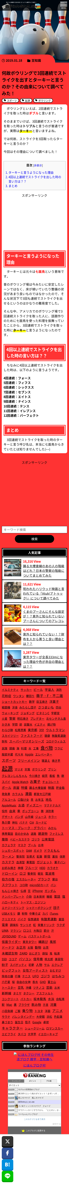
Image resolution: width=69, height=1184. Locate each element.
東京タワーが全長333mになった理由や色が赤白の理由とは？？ (43, 662)
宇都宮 (55, 713)
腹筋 (5, 839)
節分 (46, 930)
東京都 (32, 730)
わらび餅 (7, 730)
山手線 (29, 817)
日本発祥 (39, 896)
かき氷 (6, 724)
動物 (38, 947)
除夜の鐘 (7, 976)
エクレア (57, 965)
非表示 (38, 165)
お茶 (46, 947)
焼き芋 (56, 760)
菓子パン (60, 862)
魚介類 (6, 822)
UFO (35, 976)
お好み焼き (9, 868)
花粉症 (6, 696)
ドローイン (10, 873)
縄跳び (43, 941)
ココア (13, 959)
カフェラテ (9, 845)
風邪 (53, 941)
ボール (6, 787)
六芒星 (6, 982)
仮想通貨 (33, 919)
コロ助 (23, 885)
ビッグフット (11, 970)
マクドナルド (52, 805)
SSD (4, 959)
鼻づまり (7, 1022)
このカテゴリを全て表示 (34, 1119)
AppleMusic (9, 805)
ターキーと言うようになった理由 (29, 172)
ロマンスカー (54, 1028)
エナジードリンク (13, 908)
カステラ (8, 862)
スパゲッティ (18, 965)
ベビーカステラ (20, 839)
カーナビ (41, 822)
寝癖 (47, 736)
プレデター (37, 718)
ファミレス (56, 834)
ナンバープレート (13, 896)
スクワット (10, 885)
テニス (26, 976)
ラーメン (8, 856)
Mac (9, 1004)
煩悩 (45, 953)
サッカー (26, 690)
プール (32, 845)
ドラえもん (52, 850)
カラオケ (52, 868)
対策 (27, 769)
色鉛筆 (58, 1016)
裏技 (55, 856)
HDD (42, 868)
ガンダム (50, 891)
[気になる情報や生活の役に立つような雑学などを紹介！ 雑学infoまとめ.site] (21, 5)
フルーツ (31, 867)
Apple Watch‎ (20, 782)
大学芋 (32, 1034)
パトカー (26, 999)
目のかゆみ (22, 834)
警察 (12, 718)
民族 (4, 748)
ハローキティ (10, 902)
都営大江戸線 (42, 794)
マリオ (19, 769)
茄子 (28, 1022)
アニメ (57, 1010)
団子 (56, 907)
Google (36, 1022)
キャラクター (12, 1028)
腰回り (30, 696)
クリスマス (9, 919)
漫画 (28, 793)
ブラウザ (24, 1005)
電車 (5, 924)
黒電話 (30, 862)
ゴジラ (45, 976)
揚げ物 (51, 724)
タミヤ (17, 993)
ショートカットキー (14, 702)
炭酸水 (28, 724)
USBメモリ (9, 913)
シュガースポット (13, 850)
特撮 (24, 787)
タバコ (22, 1034)
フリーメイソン (29, 760)
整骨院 (31, 873)
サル (47, 965)
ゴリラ (35, 839)
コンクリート (10, 999)
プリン (52, 769)
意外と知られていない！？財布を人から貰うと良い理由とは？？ (43, 639)
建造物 (43, 833)
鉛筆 (39, 856)
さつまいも (46, 707)
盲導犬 (30, 856)
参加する (56, 1124)
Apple (29, 754)
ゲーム (22, 936)
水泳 (51, 999)
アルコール (9, 800)
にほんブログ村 (34, 1065)
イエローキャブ (48, 1034)
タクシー (28, 993)
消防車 (49, 811)
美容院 (59, 959)
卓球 (46, 1022)
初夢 (31, 965)
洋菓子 (54, 701)
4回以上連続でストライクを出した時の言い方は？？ (33, 179)
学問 (15, 724)
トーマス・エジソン (33, 902)
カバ (45, 913)
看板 (52, 776)
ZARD (23, 953)
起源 (7, 768)
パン (53, 885)
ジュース (41, 817)
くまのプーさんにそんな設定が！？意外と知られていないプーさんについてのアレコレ (43, 616)
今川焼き (34, 776)
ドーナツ (8, 947)
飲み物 (36, 1004)
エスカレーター (26, 879)
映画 (51, 787)
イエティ (39, 724)
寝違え (46, 760)
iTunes (54, 913)
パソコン (25, 959)
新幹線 (6, 993)
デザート (7, 817)
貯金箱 (60, 788)
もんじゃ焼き (10, 891)
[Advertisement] (34, 220)
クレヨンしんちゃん (14, 776)
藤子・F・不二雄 (49, 695)
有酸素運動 (49, 919)
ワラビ (58, 748)
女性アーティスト (35, 970)
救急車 (6, 794)
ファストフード (32, 735)
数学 (32, 702)
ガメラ (38, 850)
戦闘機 (6, 707)
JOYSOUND (9, 936)
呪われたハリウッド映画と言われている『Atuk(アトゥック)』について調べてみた (43, 593)
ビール (38, 689)
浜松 (49, 1016)
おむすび (55, 970)
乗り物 (27, 1010)
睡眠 (49, 896)
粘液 (57, 953)
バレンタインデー (23, 1016)
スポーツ (9, 760)
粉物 (24, 913)
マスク (22, 845)
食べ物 (47, 748)
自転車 (60, 999)
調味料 (14, 925)
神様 (20, 868)
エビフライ (9, 1034)
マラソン (16, 930)
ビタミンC (42, 713)
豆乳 (21, 987)
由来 (12, 811)
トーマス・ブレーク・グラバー (24, 828)
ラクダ (60, 925)
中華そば (35, 913)
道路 (33, 834)
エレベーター (43, 754)
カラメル (17, 794)
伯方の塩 (8, 879)
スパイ (6, 782)
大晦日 (37, 930)
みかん (52, 828)
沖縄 (28, 987)
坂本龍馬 (39, 999)
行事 (18, 976)
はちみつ (58, 976)
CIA (32, 822)
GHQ (43, 982)
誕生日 (19, 1022)
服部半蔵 (7, 754)
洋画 (47, 1011)
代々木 (19, 754)
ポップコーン (30, 811)
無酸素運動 (59, 736)
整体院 (20, 856)
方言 (45, 1005)
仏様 (23, 891)
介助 (29, 896)
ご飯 (18, 1011)
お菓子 (35, 781)
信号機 (38, 959)
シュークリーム (35, 1028)
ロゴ (22, 873)
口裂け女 (23, 800)
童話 (61, 919)
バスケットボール (39, 936)
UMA (5, 930)
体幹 (62, 856)
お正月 (21, 947)
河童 (53, 1004)
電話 (57, 896)
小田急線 (7, 1011)
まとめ (11, 186)
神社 (15, 822)
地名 (48, 799)
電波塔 (50, 873)
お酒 (21, 805)
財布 (4, 741)
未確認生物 (10, 953)
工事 (36, 748)
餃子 (5, 964)
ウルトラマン (55, 730)
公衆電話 (48, 839)
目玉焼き (42, 702)
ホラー (52, 817)
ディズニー (34, 805)
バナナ (23, 822)
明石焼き (22, 718)
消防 (59, 690)
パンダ (19, 817)
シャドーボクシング (39, 908)
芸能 (49, 987)
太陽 (30, 947)
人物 (39, 964)
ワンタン (18, 696)
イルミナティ (10, 690)
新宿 (47, 856)
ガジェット (45, 862)
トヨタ (38, 1011)
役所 (4, 811)
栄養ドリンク (46, 925)
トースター (9, 987)
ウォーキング (10, 713)
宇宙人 (49, 689)
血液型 (20, 862)
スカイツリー (10, 736)
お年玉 (39, 800)
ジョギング (28, 713)
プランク (44, 879)
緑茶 (45, 776)
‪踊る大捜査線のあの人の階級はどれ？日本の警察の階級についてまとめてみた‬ (43, 571)
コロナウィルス (56, 741)
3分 (41, 730)
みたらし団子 (27, 707)
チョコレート (50, 782)
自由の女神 (23, 982)
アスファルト (44, 993)
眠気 (40, 873)
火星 (4, 718)
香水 (35, 982)
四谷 (58, 707)
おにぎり (34, 953)
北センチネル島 (56, 718)
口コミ (27, 930)
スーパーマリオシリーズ (26, 741)
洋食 (15, 707)
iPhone (37, 890)
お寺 (41, 845)
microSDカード (39, 885)
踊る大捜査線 (37, 788)
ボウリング (39, 769)
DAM (29, 850)
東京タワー (30, 942)
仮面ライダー (11, 941)
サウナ (6, 1016)
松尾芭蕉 (20, 730)
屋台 (55, 879)
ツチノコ (38, 987)
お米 (57, 987)
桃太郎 (49, 959)
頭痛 (12, 748)
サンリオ (25, 925)
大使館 (40, 1016)
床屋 (16, 787)
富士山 (52, 982)
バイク (22, 919)
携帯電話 (7, 834)
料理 (24, 748)
